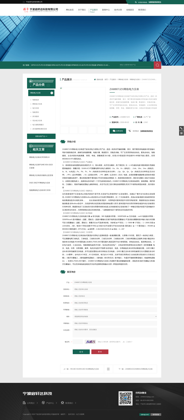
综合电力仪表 (37, 120)
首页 (106, 79)
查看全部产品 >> (41, 136)
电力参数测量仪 (38, 125)
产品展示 (113, 79)
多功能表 (35, 116)
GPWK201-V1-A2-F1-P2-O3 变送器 (83, 65)
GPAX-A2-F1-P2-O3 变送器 (61, 65)
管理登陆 (156, 414)
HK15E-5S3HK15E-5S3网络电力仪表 (84, 369)
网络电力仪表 (35, 93)
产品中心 (50, 403)
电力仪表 (35, 108)
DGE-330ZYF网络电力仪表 (39, 183)
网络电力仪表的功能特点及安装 (41, 175)
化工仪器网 (80, 414)
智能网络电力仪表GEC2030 (39, 190)
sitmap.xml (145, 414)
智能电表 (35, 100)
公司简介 (31, 403)
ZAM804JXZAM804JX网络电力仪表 (139, 369)
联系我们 (69, 403)
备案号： (64, 414)
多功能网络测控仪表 (39, 129)
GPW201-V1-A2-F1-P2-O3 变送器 (109, 65)
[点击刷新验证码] (90, 342)
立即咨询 (119, 131)
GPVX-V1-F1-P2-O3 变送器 (41, 65)
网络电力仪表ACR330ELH (39, 157)
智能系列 (35, 112)
